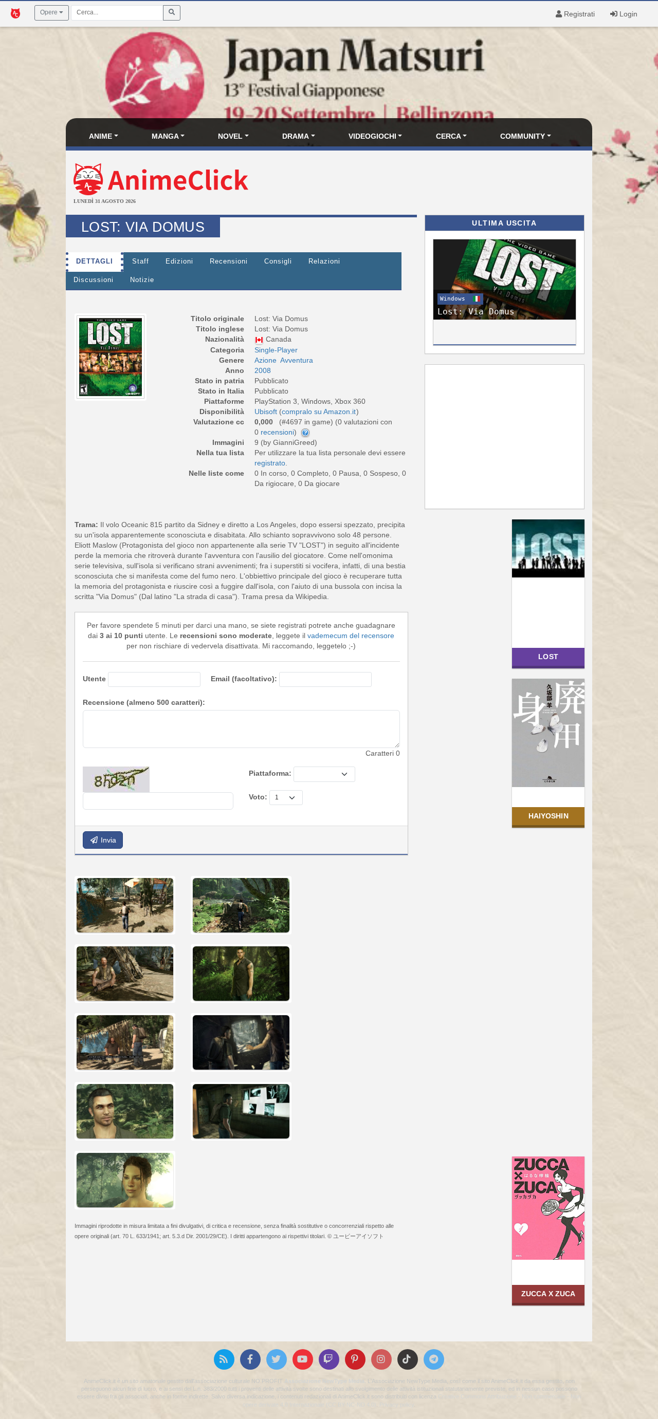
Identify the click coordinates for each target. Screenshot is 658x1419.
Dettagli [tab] (94, 261)
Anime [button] (100, 136)
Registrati (578, 14)
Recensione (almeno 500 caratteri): (144, 702)
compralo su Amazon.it (319, 411)
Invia (107, 840)
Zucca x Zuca (548, 1294)
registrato (269, 463)
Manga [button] (165, 136)
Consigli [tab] (278, 261)
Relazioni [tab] (324, 261)
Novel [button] (230, 136)
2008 (262, 370)
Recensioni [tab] (229, 261)
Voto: (258, 797)
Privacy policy (396, 1405)
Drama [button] (295, 136)
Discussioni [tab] (94, 280)
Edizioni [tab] (179, 261)
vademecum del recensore (350, 635)
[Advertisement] (416, 184)
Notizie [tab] (142, 280)
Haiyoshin (548, 816)
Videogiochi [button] (372, 136)
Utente (94, 679)
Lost (548, 656)
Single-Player (276, 350)
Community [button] (522, 136)
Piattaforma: (270, 773)
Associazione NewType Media (324, 1381)
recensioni (277, 432)
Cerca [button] (448, 136)
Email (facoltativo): (244, 679)
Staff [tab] (140, 261)
